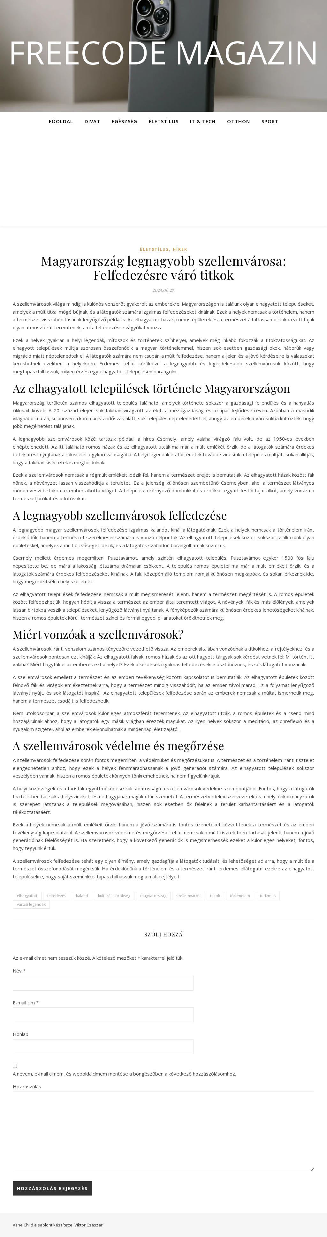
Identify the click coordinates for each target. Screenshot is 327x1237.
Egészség (124, 121)
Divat (92, 121)
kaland (82, 895)
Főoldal (61, 121)
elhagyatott (27, 895)
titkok (215, 895)
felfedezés (56, 895)
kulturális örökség (114, 895)
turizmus (268, 895)
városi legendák (31, 904)
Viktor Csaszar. (88, 1225)
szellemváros (188, 895)
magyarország (153, 895)
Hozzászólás (27, 1086)
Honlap (20, 1034)
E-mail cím (26, 1002)
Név (19, 970)
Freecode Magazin (163, 52)
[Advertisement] (163, 178)
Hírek (180, 249)
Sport (270, 121)
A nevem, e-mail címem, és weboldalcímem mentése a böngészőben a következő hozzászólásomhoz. (124, 1073)
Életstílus (164, 121)
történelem (240, 895)
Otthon (238, 121)
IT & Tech (203, 121)
